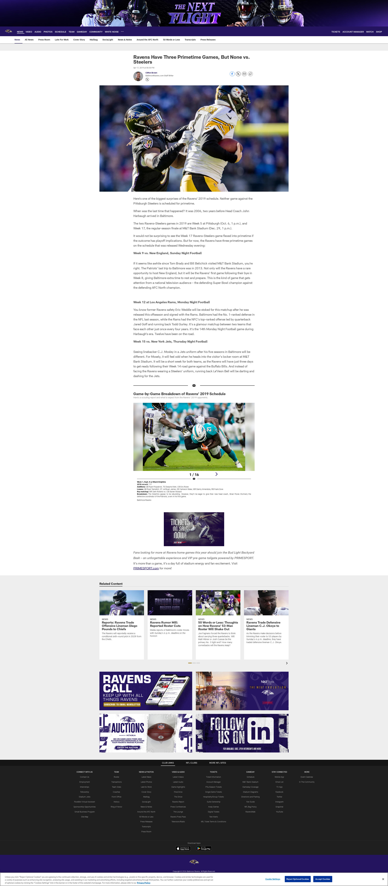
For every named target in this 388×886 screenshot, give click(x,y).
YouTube (279, 812)
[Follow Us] (242, 733)
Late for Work (146, 787)
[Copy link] (250, 74)
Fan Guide (250, 802)
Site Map (84, 817)
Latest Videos (178, 777)
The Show (178, 797)
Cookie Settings (272, 879)
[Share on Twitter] (238, 75)
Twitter (279, 797)
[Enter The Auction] (145, 733)
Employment (84, 782)
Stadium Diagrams (250, 792)
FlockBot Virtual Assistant (84, 802)
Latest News (146, 777)
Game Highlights (178, 787)
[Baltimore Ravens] (194, 862)
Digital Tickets (213, 812)
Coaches (116, 792)
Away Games (213, 807)
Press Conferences (178, 807)
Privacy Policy (143, 883)
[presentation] (287, 663)
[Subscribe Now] (145, 691)
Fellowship (84, 792)
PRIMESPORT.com (146, 568)
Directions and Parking (250, 797)
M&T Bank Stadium (250, 782)
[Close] (383, 879)
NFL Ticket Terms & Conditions (213, 821)
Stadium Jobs (84, 797)
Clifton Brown (151, 73)
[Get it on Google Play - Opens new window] (204, 850)
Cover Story (146, 792)
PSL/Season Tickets (214, 787)
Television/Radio (178, 821)
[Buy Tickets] (194, 529)
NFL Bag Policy (250, 807)
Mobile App (279, 777)
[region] (194, 879)
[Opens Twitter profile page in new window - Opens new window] (147, 79)
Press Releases (146, 821)
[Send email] (244, 75)
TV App (279, 787)
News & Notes (146, 807)
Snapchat (279, 807)
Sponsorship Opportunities (85, 807)
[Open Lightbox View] (194, 454)
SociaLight (146, 802)
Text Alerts (213, 817)
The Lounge (178, 812)
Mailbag (146, 797)
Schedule (250, 777)
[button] (190, 663)
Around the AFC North (146, 812)
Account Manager (213, 782)
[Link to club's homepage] (8, 31)
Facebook (279, 792)
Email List (279, 782)
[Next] (216, 474)
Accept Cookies (322, 879)
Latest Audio (178, 782)
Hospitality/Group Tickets (213, 797)
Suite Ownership (213, 802)
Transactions (116, 782)
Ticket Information (213, 777)
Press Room (146, 831)
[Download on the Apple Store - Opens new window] (183, 848)
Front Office (116, 797)
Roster (116, 777)
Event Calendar (307, 777)
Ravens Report (178, 802)
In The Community (306, 782)
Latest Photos (146, 782)
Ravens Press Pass (178, 817)
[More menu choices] (122, 31)
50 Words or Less (146, 817)
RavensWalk (250, 812)
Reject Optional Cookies (297, 879)
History (116, 802)
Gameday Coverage (250, 787)
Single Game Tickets (213, 792)
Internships (84, 787)
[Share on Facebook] (232, 75)
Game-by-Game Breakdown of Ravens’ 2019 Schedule (179, 393)
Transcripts (146, 826)
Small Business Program (85, 812)
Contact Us (84, 777)
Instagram (279, 802)
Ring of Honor (116, 807)
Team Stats (116, 787)
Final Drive (178, 792)
